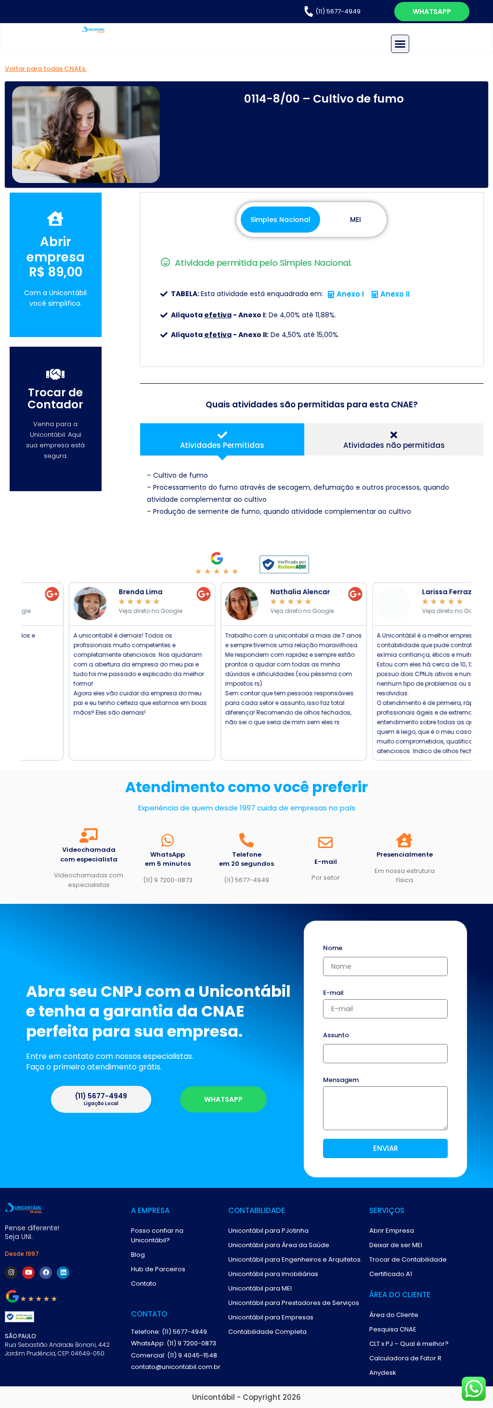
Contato (143, 1283)
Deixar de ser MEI (395, 1245)
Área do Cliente (393, 1314)
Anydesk (382, 1372)
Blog (138, 1254)
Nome (332, 948)
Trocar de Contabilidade (408, 1259)
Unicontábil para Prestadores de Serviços (293, 1302)
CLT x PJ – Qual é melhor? (409, 1343)
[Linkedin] (63, 1272)
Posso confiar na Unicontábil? (157, 1235)
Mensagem (341, 1080)
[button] (400, 44)
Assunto (336, 1036)
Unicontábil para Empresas (270, 1317)
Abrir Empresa (391, 1230)
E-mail (333, 993)
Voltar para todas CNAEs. (46, 68)
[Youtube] (28, 1272)
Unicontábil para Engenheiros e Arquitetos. (295, 1259)
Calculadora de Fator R (405, 1358)
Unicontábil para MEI (260, 1288)
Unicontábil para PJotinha (268, 1230)
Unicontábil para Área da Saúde (278, 1245)
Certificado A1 (390, 1273)
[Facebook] (45, 1272)
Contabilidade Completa (267, 1331)
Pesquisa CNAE (392, 1329)
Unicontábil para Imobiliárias (273, 1273)
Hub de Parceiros (158, 1269)
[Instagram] (11, 1272)
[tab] (222, 439)
